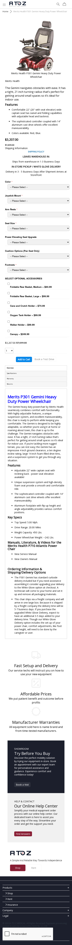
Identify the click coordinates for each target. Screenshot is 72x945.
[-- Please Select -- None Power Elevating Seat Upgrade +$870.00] (38, 242)
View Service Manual (25, 554)
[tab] (36, 887)
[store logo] (17, 4)
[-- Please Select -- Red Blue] (38, 187)
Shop (17, 867)
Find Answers (23, 833)
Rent (33, 867)
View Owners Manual (25, 559)
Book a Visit (22, 784)
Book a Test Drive (44, 359)
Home (5, 11)
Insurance (12, 904)
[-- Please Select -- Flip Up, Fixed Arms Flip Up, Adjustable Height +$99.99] (38, 214)
